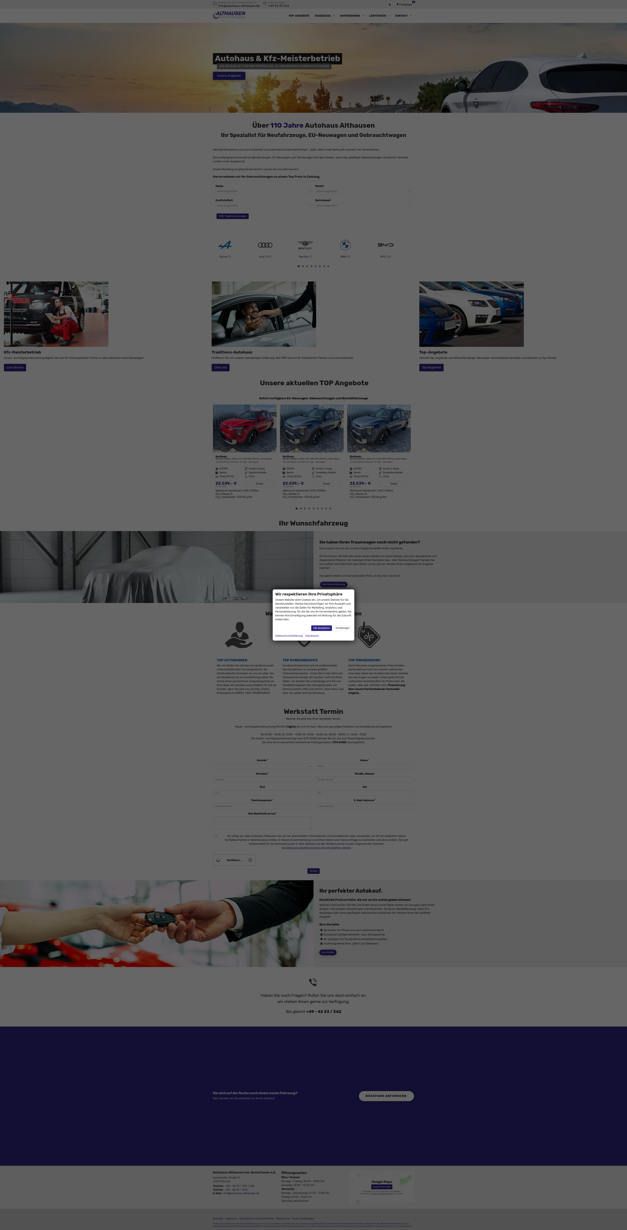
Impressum (312, 635)
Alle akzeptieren (321, 628)
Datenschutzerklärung (289, 635)
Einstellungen (343, 628)
